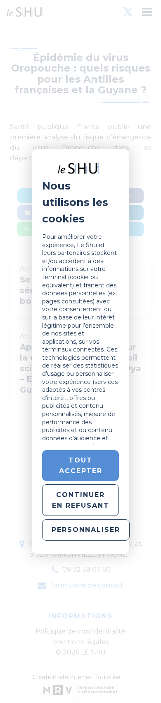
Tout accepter (80, 465)
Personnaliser (86, 530)
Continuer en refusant (80, 500)
